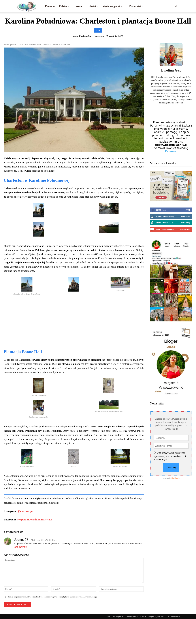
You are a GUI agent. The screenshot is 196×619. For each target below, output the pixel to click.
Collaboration (132, 616)
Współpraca (118, 616)
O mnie (107, 616)
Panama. (171, 151)
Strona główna (10, 44)
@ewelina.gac (26, 511)
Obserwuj (185, 216)
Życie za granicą (112, 6)
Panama (50, 6)
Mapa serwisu (174, 616)
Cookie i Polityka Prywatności (152, 616)
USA (98, 30)
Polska (63, 6)
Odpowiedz (20, 547)
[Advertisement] (74, 322)
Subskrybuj (185, 229)
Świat (92, 6)
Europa (78, 6)
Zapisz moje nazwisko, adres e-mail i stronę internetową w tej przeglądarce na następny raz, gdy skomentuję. (52, 597)
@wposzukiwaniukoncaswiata (34, 519)
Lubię (187, 210)
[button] (176, 6)
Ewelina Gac (85, 36)
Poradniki (135, 6)
